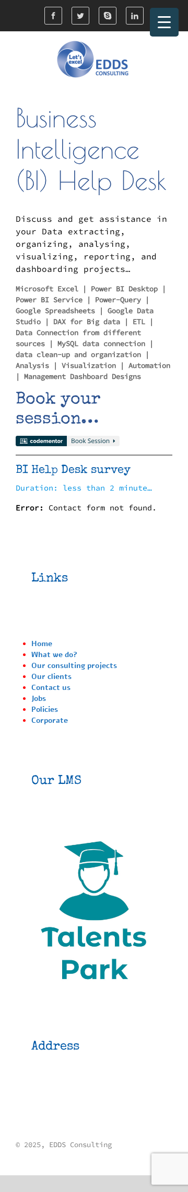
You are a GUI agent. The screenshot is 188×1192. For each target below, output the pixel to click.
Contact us (50, 688)
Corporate (49, 720)
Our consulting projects (74, 666)
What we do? (54, 655)
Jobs (38, 699)
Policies (44, 709)
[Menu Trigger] (164, 22)
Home (41, 644)
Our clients (51, 677)
